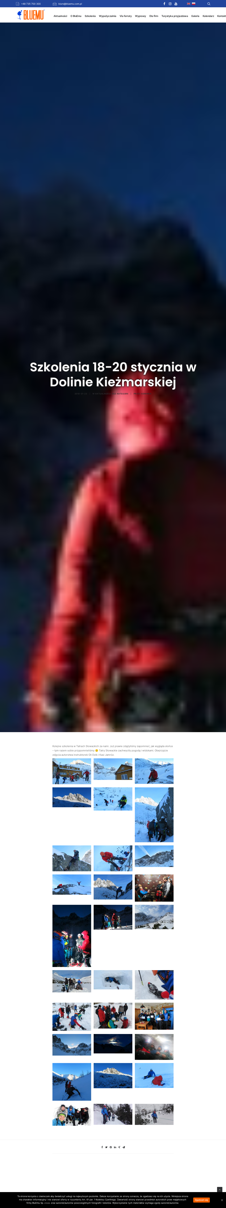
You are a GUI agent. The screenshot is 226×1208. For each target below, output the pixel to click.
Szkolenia (90, 16)
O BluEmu (75, 16)
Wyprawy (140, 16)
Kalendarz (208, 16)
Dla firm (153, 16)
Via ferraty (126, 16)
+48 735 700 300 (31, 3)
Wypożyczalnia (107, 16)
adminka (146, 393)
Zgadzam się (201, 1200)
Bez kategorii (120, 393)
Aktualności (60, 16)
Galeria (195, 16)
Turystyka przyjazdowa (174, 16)
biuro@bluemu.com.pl (70, 3)
